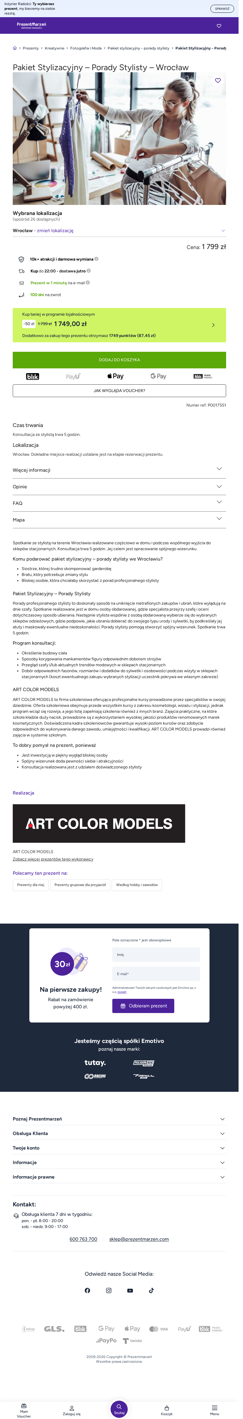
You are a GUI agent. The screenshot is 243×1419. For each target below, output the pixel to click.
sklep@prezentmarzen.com (139, 1239)
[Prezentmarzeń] (31, 25)
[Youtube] (130, 1290)
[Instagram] (108, 1290)
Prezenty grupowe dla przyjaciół (80, 885)
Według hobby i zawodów (137, 885)
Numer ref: (196, 405)
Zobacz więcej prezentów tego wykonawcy (53, 859)
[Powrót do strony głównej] (15, 48)
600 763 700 (83, 1239)
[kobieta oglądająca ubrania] (119, 138)
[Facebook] (87, 1290)
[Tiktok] (151, 1290)
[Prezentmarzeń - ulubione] (219, 26)
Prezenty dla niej (30, 885)
